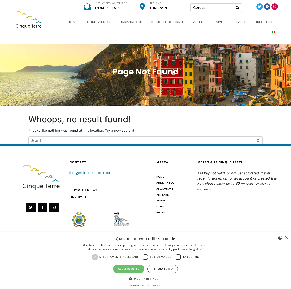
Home (72, 22)
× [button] (286, 237)
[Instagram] (274, 6)
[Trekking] (142, 6)
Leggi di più (196, 249)
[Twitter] (259, 6)
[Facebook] (267, 6)
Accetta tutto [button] (129, 269)
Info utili (264, 22)
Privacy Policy (83, 189)
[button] (145, 278)
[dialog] (145, 260)
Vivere (221, 22)
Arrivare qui (131, 22)
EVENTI (241, 22)
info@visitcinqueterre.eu (111, 3)
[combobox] (280, 238)
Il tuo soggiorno (167, 22)
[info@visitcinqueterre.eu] (87, 6)
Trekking (155, 3)
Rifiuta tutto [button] (163, 269)
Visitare (199, 22)
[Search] (237, 8)
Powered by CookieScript (145, 285)
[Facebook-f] (42, 207)
